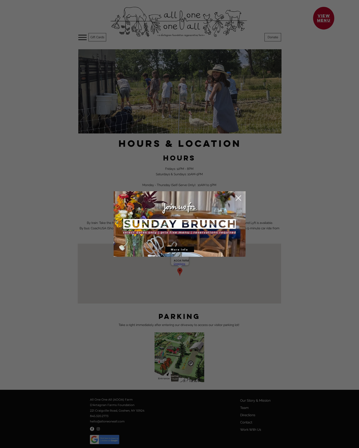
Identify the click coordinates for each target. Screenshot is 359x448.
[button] (238, 198)
